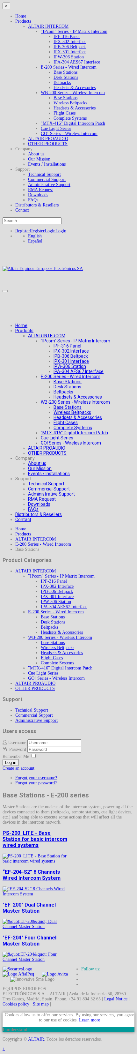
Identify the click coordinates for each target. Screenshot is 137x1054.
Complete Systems (70, 118)
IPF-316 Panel (67, 36)
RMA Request (40, 189)
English (35, 236)
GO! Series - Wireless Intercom (69, 133)
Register (30, 230)
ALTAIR (36, 1039)
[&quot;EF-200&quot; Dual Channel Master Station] (35, 926)
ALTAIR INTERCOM (48, 26)
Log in (10, 762)
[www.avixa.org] (55, 974)
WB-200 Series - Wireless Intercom (73, 92)
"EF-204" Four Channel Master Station (29, 941)
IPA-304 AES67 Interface (77, 62)
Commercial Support (47, 179)
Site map (41, 1004)
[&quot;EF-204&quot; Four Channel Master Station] (35, 959)
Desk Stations (66, 77)
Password (18, 749)
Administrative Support (49, 184)
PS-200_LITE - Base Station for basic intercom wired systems (35, 839)
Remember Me (16, 756)
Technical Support (44, 174)
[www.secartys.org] (17, 969)
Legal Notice (115, 999)
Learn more (89, 1020)
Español (35, 241)
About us (36, 154)
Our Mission (39, 159)
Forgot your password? (36, 783)
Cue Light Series (56, 128)
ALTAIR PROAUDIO (48, 138)
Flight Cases (65, 113)
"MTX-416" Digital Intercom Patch (73, 123)
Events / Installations (47, 164)
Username (17, 742)
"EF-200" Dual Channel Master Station (29, 908)
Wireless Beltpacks (70, 103)
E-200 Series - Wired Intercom (69, 67)
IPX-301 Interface (70, 51)
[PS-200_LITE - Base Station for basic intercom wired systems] (35, 861)
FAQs (33, 200)
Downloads (38, 194)
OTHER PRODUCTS (48, 143)
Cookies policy (16, 1004)
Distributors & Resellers (37, 205)
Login (55, 230)
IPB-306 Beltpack (70, 46)
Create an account (18, 768)
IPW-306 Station (69, 57)
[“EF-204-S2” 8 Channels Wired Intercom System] (35, 894)
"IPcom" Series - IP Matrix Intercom (74, 31)
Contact (22, 210)
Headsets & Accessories (75, 87)
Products (23, 21)
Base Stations (65, 72)
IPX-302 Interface (70, 41)
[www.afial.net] (18, 974)
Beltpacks (62, 82)
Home (20, 16)
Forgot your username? (36, 777)
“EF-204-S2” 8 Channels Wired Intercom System (32, 875)
